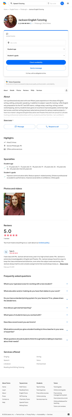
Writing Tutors (23, 405)
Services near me (42, 399)
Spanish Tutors (23, 402)
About (6, 90)
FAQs (32, 90)
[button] (36, 283)
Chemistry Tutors (24, 399)
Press (4, 396)
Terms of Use (20, 414)
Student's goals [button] (12, 56)
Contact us (5, 399)
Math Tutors (22, 387)
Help (3, 402)
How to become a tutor (61, 398)
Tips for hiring (41, 387)
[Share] (66, 90)
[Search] (62, 3)
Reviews (26, 90)
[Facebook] (69, 414)
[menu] (4, 3)
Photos (18, 90)
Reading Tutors (23, 390)
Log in (4, 390)
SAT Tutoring (23, 396)
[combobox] (28, 3)
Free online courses (43, 393)
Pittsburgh (23, 9)
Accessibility (41, 414)
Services (39, 90)
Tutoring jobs (58, 387)
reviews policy (44, 243)
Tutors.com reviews (60, 406)
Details (12, 90)
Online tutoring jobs (60, 390)
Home (6, 9)
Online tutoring (41, 396)
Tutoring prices (41, 390)
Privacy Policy (31, 414)
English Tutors (14, 9)
